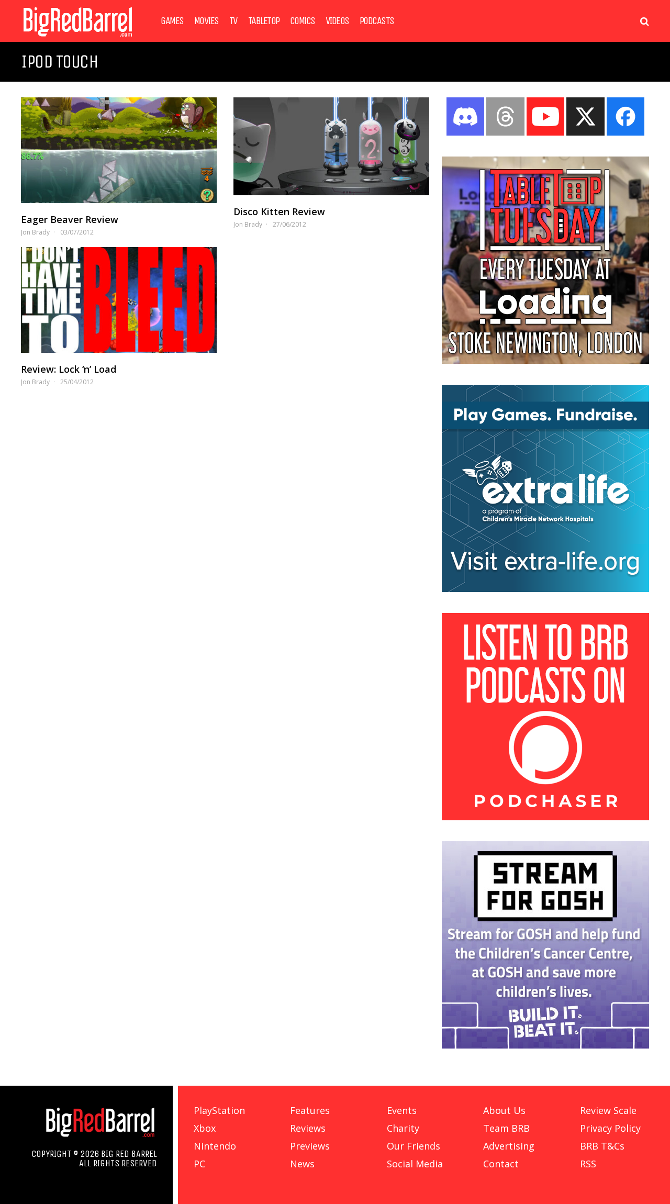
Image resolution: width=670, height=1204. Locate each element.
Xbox (205, 1128)
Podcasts (377, 21)
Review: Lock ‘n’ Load (68, 369)
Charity (403, 1128)
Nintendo (215, 1146)
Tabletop (264, 21)
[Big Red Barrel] (78, 39)
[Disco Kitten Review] (331, 146)
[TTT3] (545, 360)
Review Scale (608, 1110)
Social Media (415, 1163)
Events (402, 1110)
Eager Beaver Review (69, 219)
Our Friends (413, 1146)
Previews (310, 1146)
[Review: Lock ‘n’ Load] (119, 300)
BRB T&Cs (602, 1146)
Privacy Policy (610, 1128)
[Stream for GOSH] (545, 1045)
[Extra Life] (545, 589)
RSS (588, 1163)
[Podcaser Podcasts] (545, 817)
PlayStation (219, 1110)
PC (199, 1163)
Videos (337, 21)
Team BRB (506, 1128)
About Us (504, 1110)
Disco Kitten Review (279, 211)
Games (172, 21)
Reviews (308, 1128)
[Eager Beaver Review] (119, 150)
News (302, 1163)
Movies (206, 21)
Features (310, 1110)
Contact (501, 1163)
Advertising (508, 1146)
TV (233, 21)
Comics (302, 21)
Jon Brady (35, 232)
